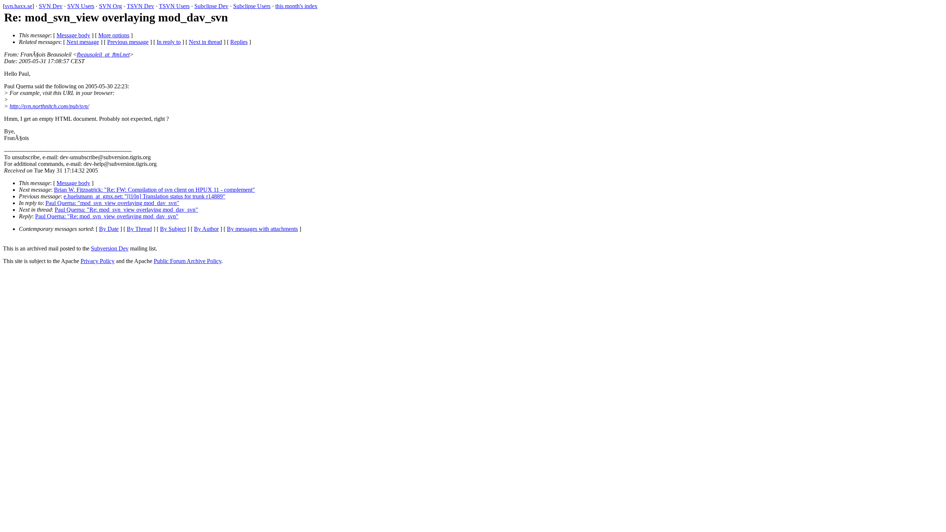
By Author (206, 229)
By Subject (173, 229)
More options (113, 35)
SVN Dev (50, 6)
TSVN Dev (140, 6)
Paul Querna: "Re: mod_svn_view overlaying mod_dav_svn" (126, 210)
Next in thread (205, 42)
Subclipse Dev (211, 6)
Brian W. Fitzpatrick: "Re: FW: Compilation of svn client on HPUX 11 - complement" (154, 190)
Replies (239, 42)
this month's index (296, 6)
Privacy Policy (98, 261)
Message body (73, 35)
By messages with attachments (262, 229)
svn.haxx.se (18, 6)
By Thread (139, 229)
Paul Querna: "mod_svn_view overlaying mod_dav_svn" (112, 203)
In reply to (169, 42)
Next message (83, 42)
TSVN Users (174, 6)
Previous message (128, 42)
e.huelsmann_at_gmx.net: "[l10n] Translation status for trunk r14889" (144, 196)
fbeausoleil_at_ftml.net (103, 54)
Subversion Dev (110, 248)
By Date (109, 229)
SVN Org (110, 6)
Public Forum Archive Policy (187, 261)
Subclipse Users (251, 6)
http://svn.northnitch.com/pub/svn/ (49, 106)
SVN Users (80, 6)
